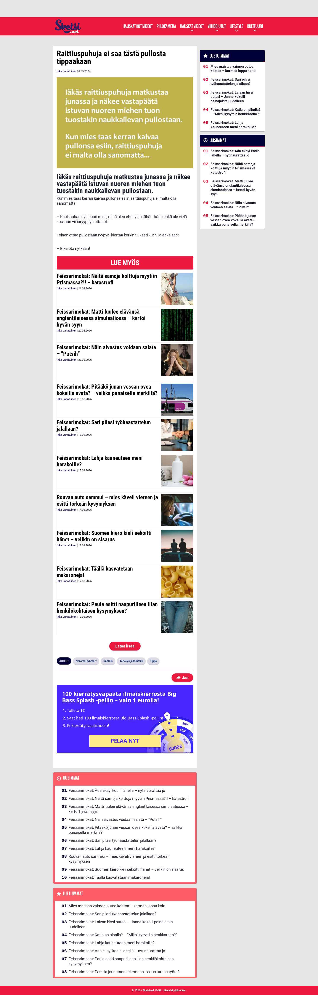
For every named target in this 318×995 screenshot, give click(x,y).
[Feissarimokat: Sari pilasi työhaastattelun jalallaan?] (177, 435)
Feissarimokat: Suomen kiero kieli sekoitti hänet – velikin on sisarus (104, 536)
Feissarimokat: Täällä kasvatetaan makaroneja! (95, 571)
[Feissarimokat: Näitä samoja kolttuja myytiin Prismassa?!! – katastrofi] (177, 289)
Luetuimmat (73, 893)
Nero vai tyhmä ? (86, 661)
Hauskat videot (192, 26)
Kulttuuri (255, 26)
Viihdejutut (217, 26)
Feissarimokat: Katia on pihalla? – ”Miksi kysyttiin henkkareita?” (123, 935)
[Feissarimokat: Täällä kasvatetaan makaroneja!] (177, 582)
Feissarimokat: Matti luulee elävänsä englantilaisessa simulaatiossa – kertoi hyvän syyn (101, 318)
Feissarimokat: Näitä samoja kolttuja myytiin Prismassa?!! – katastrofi (107, 279)
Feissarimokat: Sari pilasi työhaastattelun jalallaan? (104, 425)
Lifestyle (236, 26)
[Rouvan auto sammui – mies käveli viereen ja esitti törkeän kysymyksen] (177, 510)
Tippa (153, 661)
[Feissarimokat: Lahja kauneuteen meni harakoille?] (177, 471)
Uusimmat (71, 778)
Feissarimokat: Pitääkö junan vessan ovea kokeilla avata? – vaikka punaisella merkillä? (107, 389)
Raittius (108, 661)
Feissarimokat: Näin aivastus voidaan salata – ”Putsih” (106, 350)
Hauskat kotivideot (138, 26)
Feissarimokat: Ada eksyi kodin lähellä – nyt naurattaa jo (117, 790)
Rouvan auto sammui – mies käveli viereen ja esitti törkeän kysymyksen (107, 500)
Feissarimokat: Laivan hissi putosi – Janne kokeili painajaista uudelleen (121, 924)
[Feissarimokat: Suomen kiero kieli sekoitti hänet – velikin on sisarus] (177, 546)
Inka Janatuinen (66, 71)
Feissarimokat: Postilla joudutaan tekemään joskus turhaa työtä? (124, 971)
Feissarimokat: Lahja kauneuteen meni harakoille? (100, 461)
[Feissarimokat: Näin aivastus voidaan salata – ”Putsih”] (177, 360)
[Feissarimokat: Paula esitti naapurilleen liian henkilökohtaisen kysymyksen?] (177, 617)
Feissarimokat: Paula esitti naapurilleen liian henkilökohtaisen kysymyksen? (107, 607)
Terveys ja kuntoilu (131, 661)
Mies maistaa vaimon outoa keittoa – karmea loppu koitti (117, 906)
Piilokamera (166, 26)
